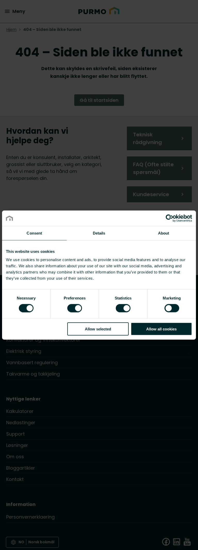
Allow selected (98, 329)
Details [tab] (99, 233)
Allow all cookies (161, 329)
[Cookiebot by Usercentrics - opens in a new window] (169, 218)
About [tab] (163, 233)
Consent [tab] (34, 233)
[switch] (74, 308)
